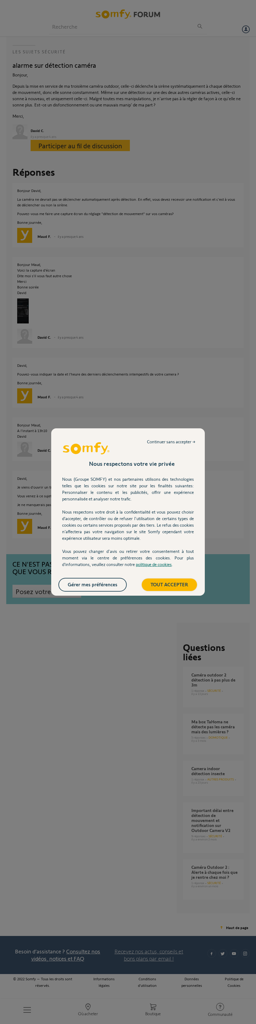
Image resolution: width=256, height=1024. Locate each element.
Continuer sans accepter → (171, 441)
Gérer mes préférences (92, 584)
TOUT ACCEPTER (169, 584)
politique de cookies (154, 564)
